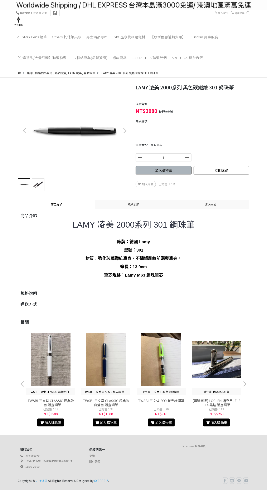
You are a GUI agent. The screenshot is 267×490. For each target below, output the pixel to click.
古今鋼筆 (41, 481)
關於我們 (94, 461)
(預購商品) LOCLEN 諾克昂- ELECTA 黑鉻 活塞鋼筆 (216, 403)
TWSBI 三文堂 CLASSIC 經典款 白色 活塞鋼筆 (51, 403)
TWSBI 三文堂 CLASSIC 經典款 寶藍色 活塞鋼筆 (106, 403)
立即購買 (221, 170)
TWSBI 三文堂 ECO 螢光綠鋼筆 (161, 401)
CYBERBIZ (101, 481)
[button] (124, 130)
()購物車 (239, 13)
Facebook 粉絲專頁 (194, 446)
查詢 (92, 456)
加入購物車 (163, 170)
